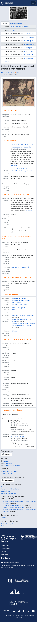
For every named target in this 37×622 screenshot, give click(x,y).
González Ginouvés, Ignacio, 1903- (23, 315)
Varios (18, 72)
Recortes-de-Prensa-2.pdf (19, 267)
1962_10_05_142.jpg (17, 437)
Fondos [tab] (4, 23)
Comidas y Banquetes (19, 304)
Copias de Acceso (10, 415)
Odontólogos (16, 302)
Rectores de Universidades (21, 300)
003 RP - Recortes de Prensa (18, 27)
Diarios (14, 331)
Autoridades (5, 546)
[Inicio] (8, 3)
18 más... (7, 62)
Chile (14, 308)
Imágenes (4, 555)
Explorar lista (7, 463)
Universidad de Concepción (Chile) (13, 507)
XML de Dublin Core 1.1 (10, 471)
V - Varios (11, 30)
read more (13, 165)
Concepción (21, 308)
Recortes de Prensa (7, 72)
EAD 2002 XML (7, 473)
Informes (6, 461)
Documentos (5, 549)
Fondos (3, 552)
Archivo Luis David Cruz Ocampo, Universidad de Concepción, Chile (21, 170)
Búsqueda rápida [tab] (16, 23)
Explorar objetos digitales (11, 465)
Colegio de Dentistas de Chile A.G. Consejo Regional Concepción (21, 146)
